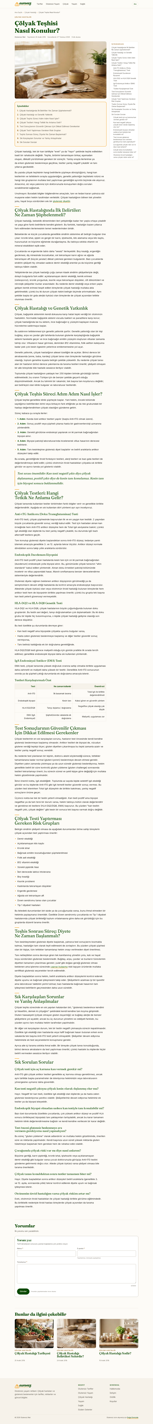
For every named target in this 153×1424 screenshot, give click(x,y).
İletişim (113, 1393)
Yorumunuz (22, 1262)
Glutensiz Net (20, 37)
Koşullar (113, 1401)
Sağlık (80, 1405)
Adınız (20, 1248)
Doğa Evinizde (132, 1417)
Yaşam (81, 1401)
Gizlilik (112, 1397)
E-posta (81, 1248)
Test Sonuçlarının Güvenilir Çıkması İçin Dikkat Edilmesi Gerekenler (122, 94)
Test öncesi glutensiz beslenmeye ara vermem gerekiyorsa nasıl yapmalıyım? (124, 139)
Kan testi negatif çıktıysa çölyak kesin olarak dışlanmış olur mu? (124, 125)
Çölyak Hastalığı (30, 12)
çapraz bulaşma (59, 966)
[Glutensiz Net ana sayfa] (24, 4)
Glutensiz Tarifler (85, 1389)
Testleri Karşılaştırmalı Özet (123, 89)
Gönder (23, 1291)
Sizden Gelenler (85, 1410)
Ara (135, 4)
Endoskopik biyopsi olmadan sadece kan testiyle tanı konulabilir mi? (124, 132)
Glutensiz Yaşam (85, 1393)
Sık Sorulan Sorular (119, 114)
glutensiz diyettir (61, 201)
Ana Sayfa (18, 12)
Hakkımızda (115, 1389)
